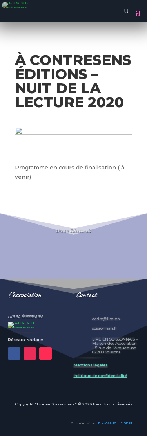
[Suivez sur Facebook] (14, 353)
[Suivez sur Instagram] (30, 353)
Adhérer (73, 263)
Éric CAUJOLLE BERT (115, 423)
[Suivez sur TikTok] (45, 353)
